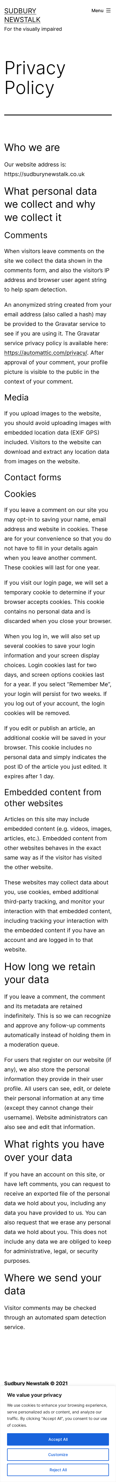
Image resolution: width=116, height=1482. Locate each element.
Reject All (58, 1469)
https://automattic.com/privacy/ (45, 352)
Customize (58, 1454)
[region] (58, 1434)
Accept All (58, 1439)
